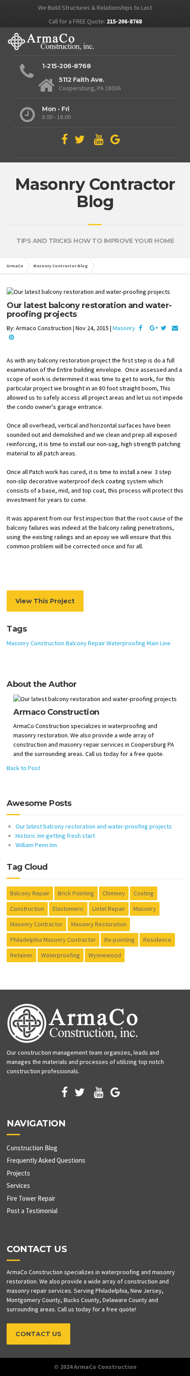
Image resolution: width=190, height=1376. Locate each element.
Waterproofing (125, 643)
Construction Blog (32, 1148)
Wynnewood (104, 955)
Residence (157, 940)
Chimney (114, 893)
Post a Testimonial (32, 1210)
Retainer (21, 955)
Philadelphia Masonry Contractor (53, 940)
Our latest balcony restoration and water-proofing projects (93, 826)
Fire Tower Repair (31, 1198)
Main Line (159, 643)
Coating (143, 893)
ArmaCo (15, 266)
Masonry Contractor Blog (60, 266)
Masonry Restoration (98, 924)
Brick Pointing (76, 893)
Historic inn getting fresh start (55, 836)
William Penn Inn (36, 845)
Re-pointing (119, 940)
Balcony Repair (85, 643)
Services (18, 1185)
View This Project (45, 601)
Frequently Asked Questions (46, 1160)
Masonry (124, 328)
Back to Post (23, 768)
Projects (18, 1173)
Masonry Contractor (36, 924)
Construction (47, 643)
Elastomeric (68, 909)
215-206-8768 (124, 21)
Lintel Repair (108, 909)
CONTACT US (38, 1334)
